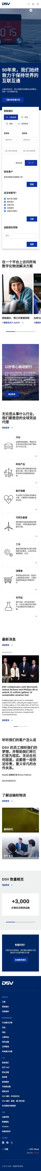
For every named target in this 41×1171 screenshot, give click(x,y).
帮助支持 (5, 1091)
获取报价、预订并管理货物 (15, 318)
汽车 (18, 437)
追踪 (32, 244)
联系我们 (5, 1063)
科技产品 (20, 464)
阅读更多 (11, 394)
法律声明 (5, 1117)
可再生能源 (21, 517)
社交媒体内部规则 (9, 1106)
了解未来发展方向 (12, 100)
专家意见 (8, 856)
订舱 (3, 1002)
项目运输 (5, 1042)
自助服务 (5, 1011)
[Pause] (30, 10)
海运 (3, 1032)
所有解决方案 (7, 1051)
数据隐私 (5, 1122)
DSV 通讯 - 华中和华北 (10, 1096)
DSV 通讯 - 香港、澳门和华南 (13, 1101)
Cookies (5, 1126)
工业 (18, 544)
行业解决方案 (7, 1023)
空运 (3, 1027)
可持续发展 (6, 1087)
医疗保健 (20, 491)
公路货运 (5, 1037)
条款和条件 (6, 1131)
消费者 (19, 571)
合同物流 (5, 1047)
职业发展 (5, 1072)
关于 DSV (5, 1067)
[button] (10, 331)
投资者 (4, 1077)
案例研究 (8, 829)
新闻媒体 (5, 1082)
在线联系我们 (20, 960)
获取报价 (5, 1007)
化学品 (19, 597)
